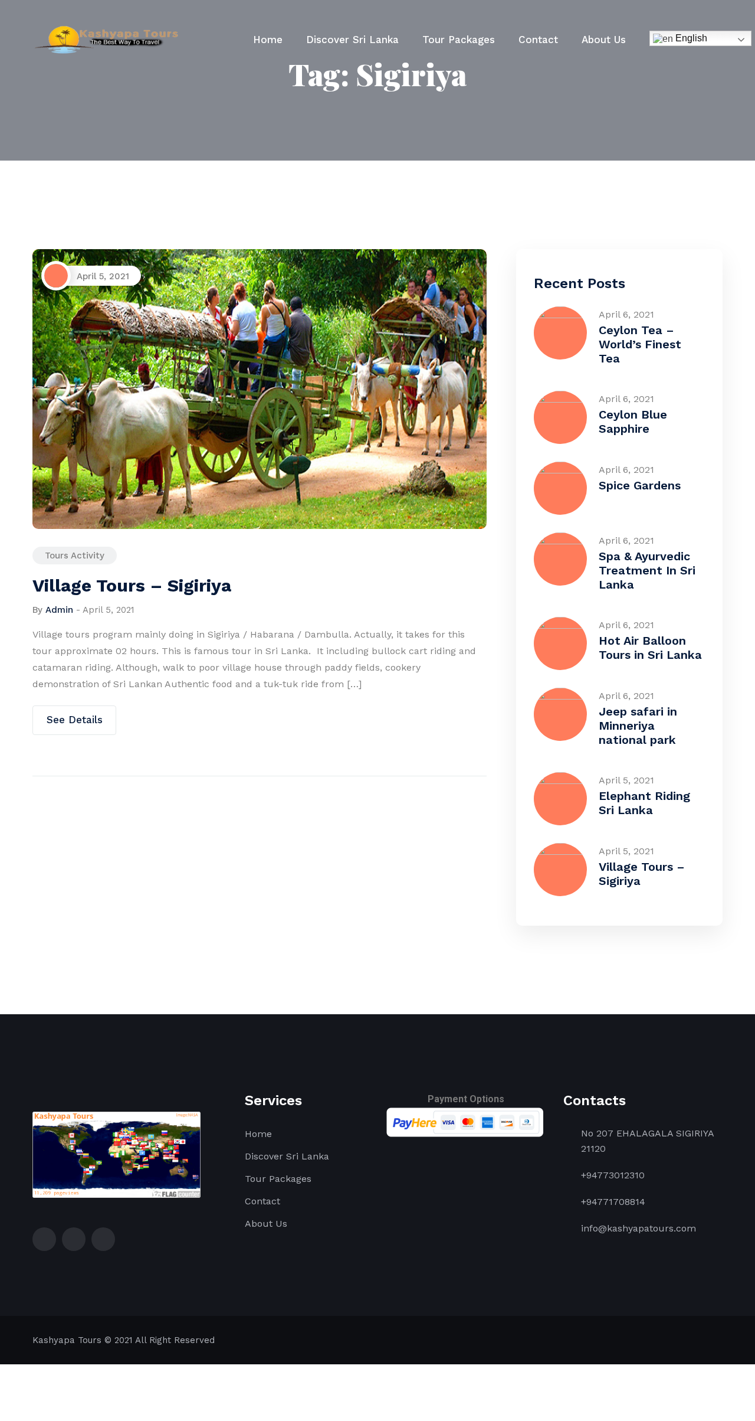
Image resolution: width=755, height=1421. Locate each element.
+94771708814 (613, 1201)
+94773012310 (613, 1175)
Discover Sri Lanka (352, 39)
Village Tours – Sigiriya (131, 585)
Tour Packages (458, 39)
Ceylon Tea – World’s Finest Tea (640, 344)
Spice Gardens (640, 485)
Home (268, 39)
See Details (75, 720)
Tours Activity (74, 555)
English (690, 38)
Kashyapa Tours (66, 1340)
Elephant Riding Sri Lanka (644, 803)
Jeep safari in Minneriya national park (638, 725)
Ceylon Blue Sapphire (633, 421)
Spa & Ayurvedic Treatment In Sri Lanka (647, 570)
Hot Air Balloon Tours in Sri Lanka (650, 647)
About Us (604, 39)
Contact (538, 39)
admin (59, 610)
